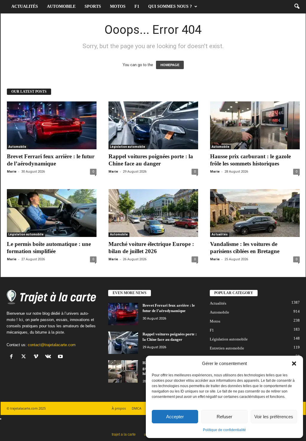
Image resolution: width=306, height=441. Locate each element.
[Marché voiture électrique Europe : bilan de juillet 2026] (153, 213)
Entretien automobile (227, 348)
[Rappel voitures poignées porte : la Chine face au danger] (153, 125)
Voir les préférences (273, 416)
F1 (136, 6)
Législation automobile (127, 146)
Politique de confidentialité (224, 430)
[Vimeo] (37, 357)
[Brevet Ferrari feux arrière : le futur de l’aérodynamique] (52, 125)
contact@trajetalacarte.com (52, 345)
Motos (118, 6)
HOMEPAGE (169, 65)
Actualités (24, 6)
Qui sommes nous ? (170, 6)
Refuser (224, 416)
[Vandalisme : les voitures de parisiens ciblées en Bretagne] (255, 213)
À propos (119, 408)
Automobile (61, 6)
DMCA (136, 408)
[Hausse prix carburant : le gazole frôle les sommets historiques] (255, 125)
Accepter (175, 416)
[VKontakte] (49, 357)
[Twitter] (25, 357)
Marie (11, 172)
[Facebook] (13, 357)
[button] (294, 364)
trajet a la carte (124, 434)
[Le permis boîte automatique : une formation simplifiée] (52, 213)
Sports (93, 6)
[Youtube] (61, 357)
